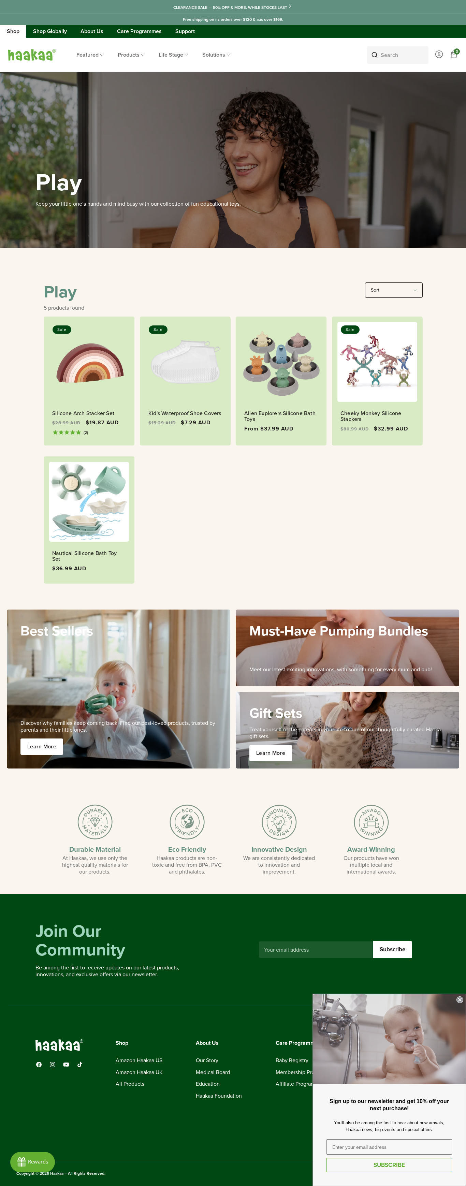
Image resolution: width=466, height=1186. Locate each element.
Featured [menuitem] (87, 55)
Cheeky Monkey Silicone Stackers (370, 416)
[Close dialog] (459, 999)
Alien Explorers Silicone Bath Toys (280, 416)
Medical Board (213, 1072)
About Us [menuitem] (92, 31)
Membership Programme (305, 1072)
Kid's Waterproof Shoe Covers (184, 413)
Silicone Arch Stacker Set (83, 413)
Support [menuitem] (185, 31)
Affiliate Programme (299, 1084)
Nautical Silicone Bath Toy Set (84, 556)
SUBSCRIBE (389, 1165)
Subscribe (392, 949)
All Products (130, 1084)
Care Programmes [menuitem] (139, 31)
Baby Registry (292, 1060)
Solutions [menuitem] (213, 55)
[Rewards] (32, 1162)
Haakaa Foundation (219, 1096)
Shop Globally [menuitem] (50, 31)
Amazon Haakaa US (139, 1060)
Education (208, 1084)
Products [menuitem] (129, 55)
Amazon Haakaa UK (139, 1072)
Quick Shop (185, 429)
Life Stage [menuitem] (171, 55)
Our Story (207, 1060)
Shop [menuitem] (13, 31)
